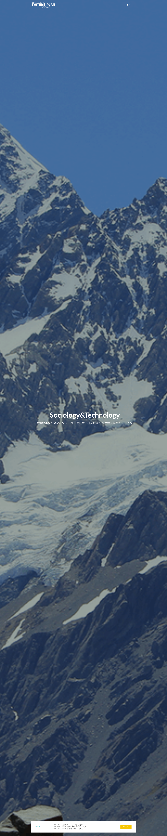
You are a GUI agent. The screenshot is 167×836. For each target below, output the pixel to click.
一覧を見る (125, 827)
